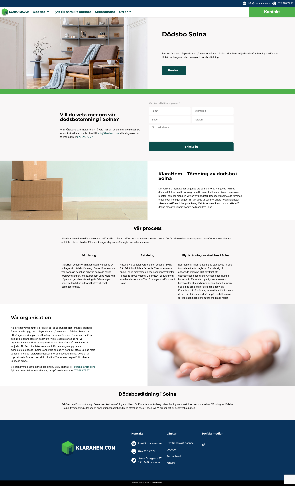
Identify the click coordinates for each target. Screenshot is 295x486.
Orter (123, 12)
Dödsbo (39, 12)
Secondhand (105, 12)
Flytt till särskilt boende (72, 12)
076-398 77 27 (85, 137)
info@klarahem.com (84, 366)
